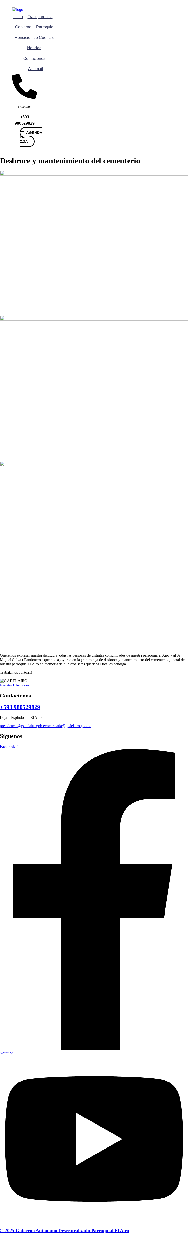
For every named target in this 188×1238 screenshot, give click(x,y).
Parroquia (44, 27)
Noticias (34, 48)
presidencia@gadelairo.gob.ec (23, 726)
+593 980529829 (20, 707)
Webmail (35, 69)
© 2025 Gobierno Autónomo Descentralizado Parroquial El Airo (64, 1230)
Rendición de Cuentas (34, 38)
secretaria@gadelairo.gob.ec (69, 726)
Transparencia (40, 17)
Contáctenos (34, 58)
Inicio (18, 17)
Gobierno (23, 27)
